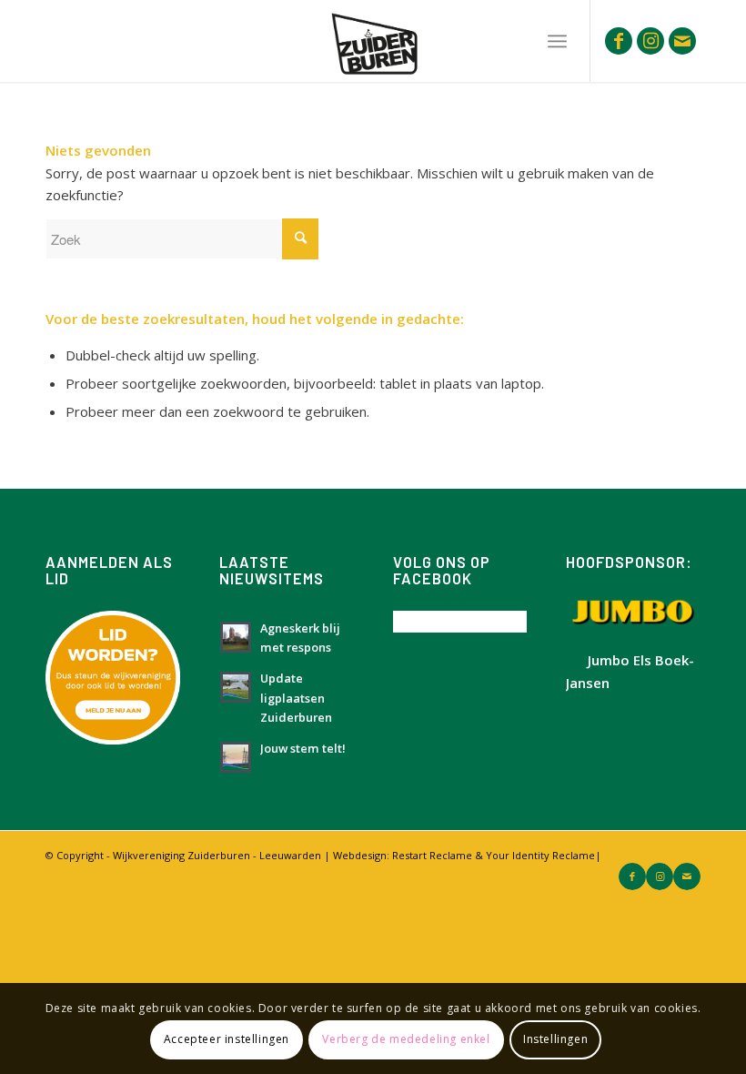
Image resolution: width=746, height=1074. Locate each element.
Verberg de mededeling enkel (405, 1039)
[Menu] (557, 41)
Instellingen (555, 1039)
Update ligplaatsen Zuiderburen (296, 697)
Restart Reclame (432, 855)
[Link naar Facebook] (618, 41)
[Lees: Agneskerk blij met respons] (235, 637)
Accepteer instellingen (226, 1039)
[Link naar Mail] (682, 41)
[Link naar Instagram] (650, 41)
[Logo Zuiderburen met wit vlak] (373, 41)
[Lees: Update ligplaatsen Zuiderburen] (235, 687)
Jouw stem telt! (303, 748)
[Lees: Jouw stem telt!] (235, 757)
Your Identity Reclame (540, 855)
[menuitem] (557, 41)
